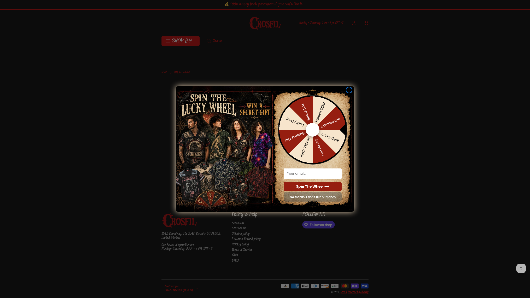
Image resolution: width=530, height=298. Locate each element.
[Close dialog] (349, 90)
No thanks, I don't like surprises (313, 197)
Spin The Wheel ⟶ (312, 186)
